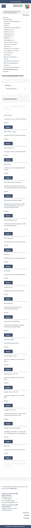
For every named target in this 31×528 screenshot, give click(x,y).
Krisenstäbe (7, 54)
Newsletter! (13, 488)
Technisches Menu (15, 1)
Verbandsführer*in (9, 40)
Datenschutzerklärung (18, 526)
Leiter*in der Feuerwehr (10, 44)
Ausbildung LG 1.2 (9, 29)
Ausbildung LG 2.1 (9, 32)
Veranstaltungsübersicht (10, 69)
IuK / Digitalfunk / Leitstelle (11, 50)
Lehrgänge (7, 23)
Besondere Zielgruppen (10, 57)
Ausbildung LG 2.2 (9, 34)
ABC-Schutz (7, 46)
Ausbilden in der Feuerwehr (11, 48)
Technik (6, 59)
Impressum (8, 526)
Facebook (26, 512)
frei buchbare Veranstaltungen (12, 27)
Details (8, 127)
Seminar (6, 25)
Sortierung (8, 85)
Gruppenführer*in (8, 36)
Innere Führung (8, 52)
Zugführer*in (7, 38)
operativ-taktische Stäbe (10, 42)
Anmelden (25, 15)
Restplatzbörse (8, 19)
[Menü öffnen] (4, 6)
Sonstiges (6, 65)
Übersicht (5, 17)
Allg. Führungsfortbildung (10, 63)
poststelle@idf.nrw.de (11, 502)
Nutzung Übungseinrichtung (11, 67)
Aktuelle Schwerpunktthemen (12, 21)
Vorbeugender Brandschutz (11, 61)
